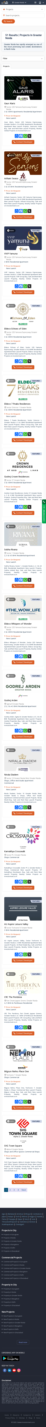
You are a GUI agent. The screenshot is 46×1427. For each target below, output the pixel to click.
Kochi (17, 1216)
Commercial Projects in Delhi (14, 1275)
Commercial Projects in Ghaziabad (16, 1278)
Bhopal (28, 1214)
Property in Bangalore (11, 1299)
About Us (16, 1415)
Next (24, 1190)
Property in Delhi (9, 1302)
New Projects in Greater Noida (14, 1322)
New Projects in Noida (11, 1319)
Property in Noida (10, 1292)
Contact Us (27, 1415)
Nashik (39, 1216)
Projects (6, 66)
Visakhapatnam (7, 1224)
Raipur (20, 1219)
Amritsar (20, 1214)
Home (7, 1415)
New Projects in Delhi (11, 1329)
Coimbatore (37, 1214)
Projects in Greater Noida (13, 1241)
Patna (4, 1219)
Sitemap (22, 1418)
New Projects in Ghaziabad (13, 1332)
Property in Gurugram (11, 1289)
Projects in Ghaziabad (11, 1251)
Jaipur (4, 1216)
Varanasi (32, 1222)
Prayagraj (12, 1219)
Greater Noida (19, 3)
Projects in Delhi (9, 1248)
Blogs (30, 1418)
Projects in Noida (10, 1238)
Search (9, 21)
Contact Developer (24, 142)
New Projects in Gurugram (13, 1316)
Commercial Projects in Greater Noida (17, 1268)
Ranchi (26, 1219)
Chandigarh (19, 1224)
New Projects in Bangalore (13, 1326)
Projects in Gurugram (11, 1234)
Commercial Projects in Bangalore (15, 1272)
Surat (33, 1219)
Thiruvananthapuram (10, 1222)
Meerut (24, 1216)
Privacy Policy (10, 1418)
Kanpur (10, 1216)
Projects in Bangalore (11, 1244)
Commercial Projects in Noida (14, 1265)
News (38, 1418)
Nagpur (32, 1216)
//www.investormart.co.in (26, 1422)
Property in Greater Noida (13, 1295)
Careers (37, 1415)
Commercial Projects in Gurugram (15, 1262)
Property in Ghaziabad (12, 1305)
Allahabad (11, 1214)
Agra (3, 1214)
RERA (12, 80)
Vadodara (23, 1222)
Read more (23, 1342)
